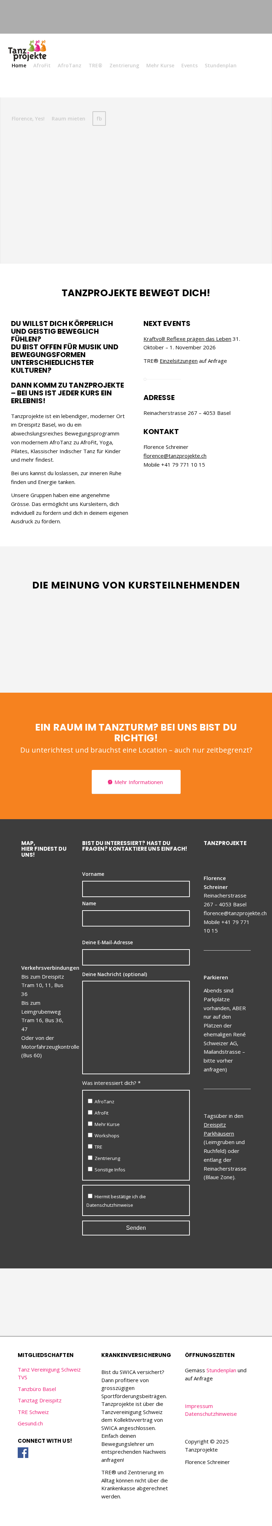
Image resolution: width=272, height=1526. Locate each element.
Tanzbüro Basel (37, 1388)
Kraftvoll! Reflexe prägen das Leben (187, 338)
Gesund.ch (30, 1423)
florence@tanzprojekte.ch (174, 455)
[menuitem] (19, 65)
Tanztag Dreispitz (40, 1400)
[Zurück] (231, 609)
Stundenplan (221, 1370)
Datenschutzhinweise (109, 1205)
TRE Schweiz (33, 1411)
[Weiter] (247, 609)
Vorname (93, 874)
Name (89, 903)
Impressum (199, 1405)
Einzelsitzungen (179, 360)
